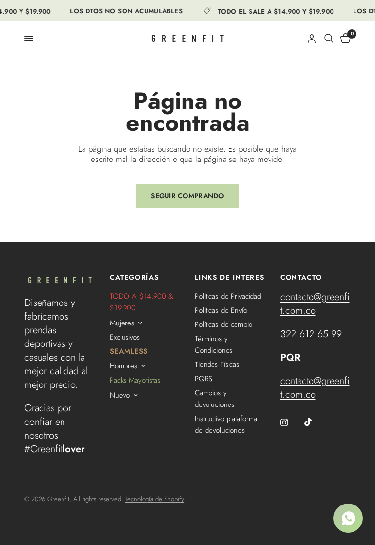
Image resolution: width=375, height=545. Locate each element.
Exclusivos (125, 337)
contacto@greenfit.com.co (315, 304)
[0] (344, 38)
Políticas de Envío (221, 310)
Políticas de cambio (223, 324)
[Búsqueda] (329, 38)
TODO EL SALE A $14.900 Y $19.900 (274, 11)
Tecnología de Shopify (154, 499)
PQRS (203, 378)
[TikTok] (315, 422)
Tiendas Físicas (217, 364)
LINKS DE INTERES (229, 277)
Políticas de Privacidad (228, 296)
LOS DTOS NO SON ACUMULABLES (124, 11)
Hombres (123, 366)
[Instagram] (291, 422)
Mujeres (122, 323)
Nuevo (120, 395)
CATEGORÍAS (134, 277)
